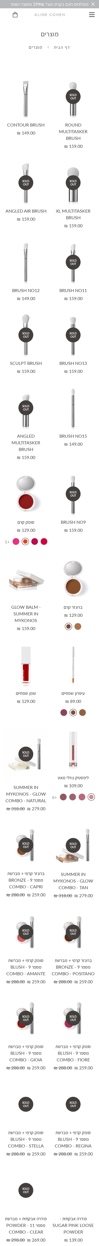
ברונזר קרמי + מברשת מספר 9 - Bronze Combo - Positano (73, 967)
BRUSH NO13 (73, 363)
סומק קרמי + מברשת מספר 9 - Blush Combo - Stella (26, 1139)
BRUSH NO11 (73, 290)
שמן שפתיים (26, 693)
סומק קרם (26, 522)
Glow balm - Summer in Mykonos (26, 613)
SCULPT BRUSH (26, 363)
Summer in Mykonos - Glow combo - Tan (73, 880)
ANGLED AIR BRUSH (26, 210)
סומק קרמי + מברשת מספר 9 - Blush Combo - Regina (73, 1139)
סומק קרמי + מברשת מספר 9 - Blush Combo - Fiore (73, 1053)
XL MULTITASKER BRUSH (73, 214)
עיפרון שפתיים (73, 693)
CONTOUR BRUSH (26, 124)
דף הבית (62, 47)
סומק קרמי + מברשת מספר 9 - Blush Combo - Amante (25, 967)
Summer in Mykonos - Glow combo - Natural (26, 794)
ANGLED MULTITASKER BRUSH (26, 442)
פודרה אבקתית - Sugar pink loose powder (73, 1225)
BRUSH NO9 (73, 522)
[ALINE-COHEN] (49, 15)
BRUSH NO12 (26, 290)
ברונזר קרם (73, 607)
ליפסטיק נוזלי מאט (73, 777)
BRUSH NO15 (73, 435)
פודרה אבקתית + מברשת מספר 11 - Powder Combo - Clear (26, 1225)
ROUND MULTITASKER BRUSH (73, 131)
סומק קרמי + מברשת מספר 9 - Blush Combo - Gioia (25, 1053)
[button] (15, 14)
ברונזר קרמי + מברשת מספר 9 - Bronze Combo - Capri (26, 880)
